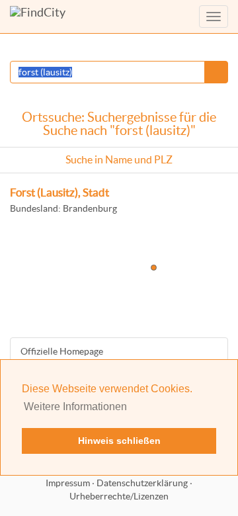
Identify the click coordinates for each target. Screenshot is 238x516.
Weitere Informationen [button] (75, 406)
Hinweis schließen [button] (119, 440)
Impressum (68, 483)
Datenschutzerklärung (142, 483)
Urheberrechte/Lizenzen (119, 496)
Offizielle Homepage (61, 351)
